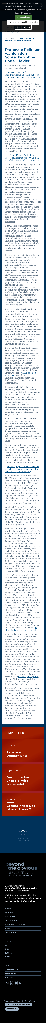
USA (6, 945)
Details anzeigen (23, 27)
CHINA (7, 949)
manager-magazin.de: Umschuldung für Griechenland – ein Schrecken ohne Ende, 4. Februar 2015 (22, 74)
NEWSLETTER (10, 973)
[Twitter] (7, 983)
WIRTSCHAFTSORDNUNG (15, 925)
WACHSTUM (10, 917)
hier (33, 901)
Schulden (29, 38)
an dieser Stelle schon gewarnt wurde (21, 628)
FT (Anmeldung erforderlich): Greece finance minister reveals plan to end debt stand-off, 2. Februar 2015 (22, 157)
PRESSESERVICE (11, 970)
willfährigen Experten (28, 676)
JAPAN (7, 957)
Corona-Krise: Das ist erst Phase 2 (21, 807)
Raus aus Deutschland (17, 754)
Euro (20, 38)
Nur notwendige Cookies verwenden (23, 22)
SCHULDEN (9, 913)
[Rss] (11, 983)
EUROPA (8, 953)
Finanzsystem (24, 40)
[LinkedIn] (21, 983)
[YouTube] (16, 983)
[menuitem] (18, 1004)
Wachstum (10, 40)
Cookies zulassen (23, 17)
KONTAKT (9, 977)
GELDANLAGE (10, 932)
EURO (7, 928)
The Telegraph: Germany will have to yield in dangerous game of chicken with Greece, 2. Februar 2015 (22, 469)
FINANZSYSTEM (11, 921)
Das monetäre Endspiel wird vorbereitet (18, 781)
